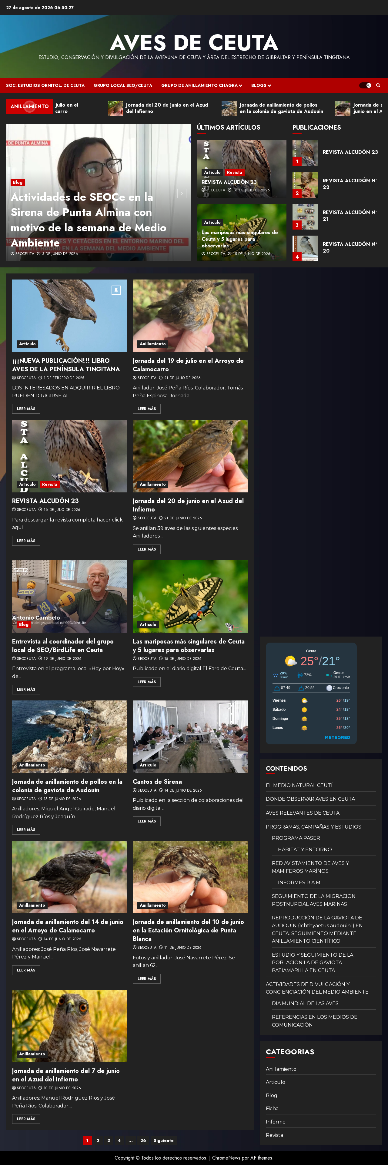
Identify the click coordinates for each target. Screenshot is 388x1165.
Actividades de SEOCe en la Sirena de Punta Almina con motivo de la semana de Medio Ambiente (88, 219)
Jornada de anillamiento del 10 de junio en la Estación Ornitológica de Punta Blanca (188, 930)
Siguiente (164, 1140)
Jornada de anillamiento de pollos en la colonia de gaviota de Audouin (67, 786)
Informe (276, 1122)
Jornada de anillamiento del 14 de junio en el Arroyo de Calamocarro (67, 926)
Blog (17, 182)
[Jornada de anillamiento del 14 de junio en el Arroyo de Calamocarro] (69, 877)
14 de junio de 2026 (183, 790)
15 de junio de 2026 (252, 254)
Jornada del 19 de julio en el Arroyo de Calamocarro (188, 365)
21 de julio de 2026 (182, 378)
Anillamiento (153, 344)
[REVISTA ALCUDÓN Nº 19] (305, 248)
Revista (234, 172)
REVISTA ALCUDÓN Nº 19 (350, 247)
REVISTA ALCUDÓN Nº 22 (350, 152)
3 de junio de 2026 (60, 254)
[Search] (378, 85)
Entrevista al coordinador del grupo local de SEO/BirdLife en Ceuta (63, 645)
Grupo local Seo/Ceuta (123, 85)
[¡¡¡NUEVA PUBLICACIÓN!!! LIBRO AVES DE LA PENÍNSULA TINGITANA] (69, 316)
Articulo (212, 172)
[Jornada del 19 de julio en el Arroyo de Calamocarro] (190, 316)
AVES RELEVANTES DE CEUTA (303, 813)
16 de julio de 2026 (251, 190)
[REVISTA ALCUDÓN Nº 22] (305, 153)
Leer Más (26, 409)
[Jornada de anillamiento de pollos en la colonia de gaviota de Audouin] (69, 736)
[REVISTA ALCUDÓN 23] (69, 456)
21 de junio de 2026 (183, 518)
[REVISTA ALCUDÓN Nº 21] (305, 185)
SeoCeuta (24, 254)
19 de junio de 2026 (63, 659)
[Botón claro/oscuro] (365, 85)
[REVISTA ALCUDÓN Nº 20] (305, 217)
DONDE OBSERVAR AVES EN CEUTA (310, 799)
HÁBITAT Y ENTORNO (305, 849)
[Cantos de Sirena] (190, 736)
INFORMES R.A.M (299, 882)
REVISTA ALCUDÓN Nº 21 (350, 184)
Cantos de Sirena (157, 781)
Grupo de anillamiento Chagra (199, 85)
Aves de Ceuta (194, 42)
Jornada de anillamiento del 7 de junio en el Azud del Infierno (66, 1075)
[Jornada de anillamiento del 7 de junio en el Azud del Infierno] (69, 1026)
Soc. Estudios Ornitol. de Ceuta (45, 85)
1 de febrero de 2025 (64, 378)
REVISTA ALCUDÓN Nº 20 (350, 216)
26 (143, 1140)
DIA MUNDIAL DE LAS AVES (305, 1003)
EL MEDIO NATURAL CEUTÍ (299, 785)
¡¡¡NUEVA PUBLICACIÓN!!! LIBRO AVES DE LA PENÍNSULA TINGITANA (66, 365)
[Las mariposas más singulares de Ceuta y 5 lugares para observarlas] (190, 596)
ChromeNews (226, 1157)
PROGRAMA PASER (296, 838)
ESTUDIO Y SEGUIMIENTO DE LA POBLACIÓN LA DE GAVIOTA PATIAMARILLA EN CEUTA (312, 962)
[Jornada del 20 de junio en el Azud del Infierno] (190, 456)
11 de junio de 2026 (183, 947)
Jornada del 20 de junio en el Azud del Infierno (188, 505)
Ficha (272, 1108)
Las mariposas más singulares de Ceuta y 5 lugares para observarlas (240, 239)
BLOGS (258, 85)
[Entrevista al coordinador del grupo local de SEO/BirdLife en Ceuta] (69, 596)
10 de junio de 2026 (62, 1088)
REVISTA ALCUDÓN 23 (229, 182)
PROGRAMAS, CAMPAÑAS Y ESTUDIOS (313, 827)
